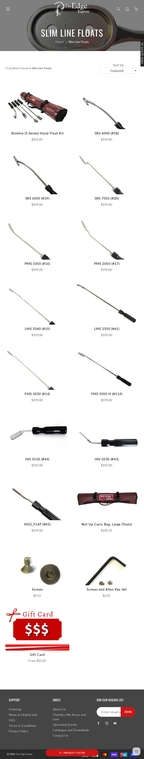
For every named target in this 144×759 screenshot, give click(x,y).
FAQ (12, 720)
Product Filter (74, 752)
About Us (59, 709)
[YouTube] (115, 723)
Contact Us (60, 735)
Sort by (118, 65)
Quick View (37, 107)
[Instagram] (107, 723)
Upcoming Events (65, 724)
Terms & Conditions (22, 725)
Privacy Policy (18, 731)
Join (128, 712)
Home (59, 42)
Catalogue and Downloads (71, 730)
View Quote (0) (142, 53)
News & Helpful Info (23, 715)
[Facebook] (98, 723)
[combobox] (119, 70)
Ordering (15, 709)
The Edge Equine (24, 754)
